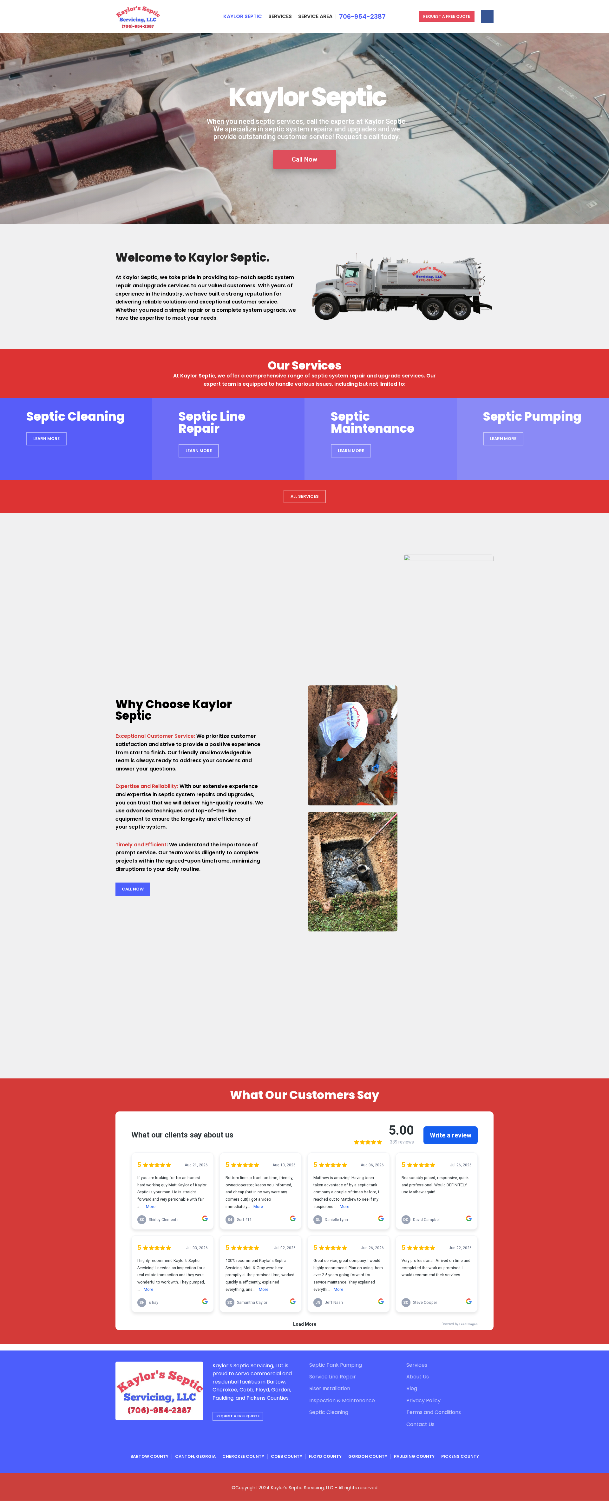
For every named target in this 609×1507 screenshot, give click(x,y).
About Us (417, 1376)
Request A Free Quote (446, 16)
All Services (305, 496)
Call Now (304, 159)
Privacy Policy (423, 1400)
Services (416, 1365)
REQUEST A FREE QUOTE (237, 1415)
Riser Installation (329, 1388)
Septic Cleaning (328, 1412)
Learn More (46, 439)
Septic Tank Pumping (335, 1365)
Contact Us (420, 1424)
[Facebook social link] (487, 16)
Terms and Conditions (433, 1412)
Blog (411, 1388)
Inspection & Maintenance (342, 1400)
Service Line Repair (332, 1376)
